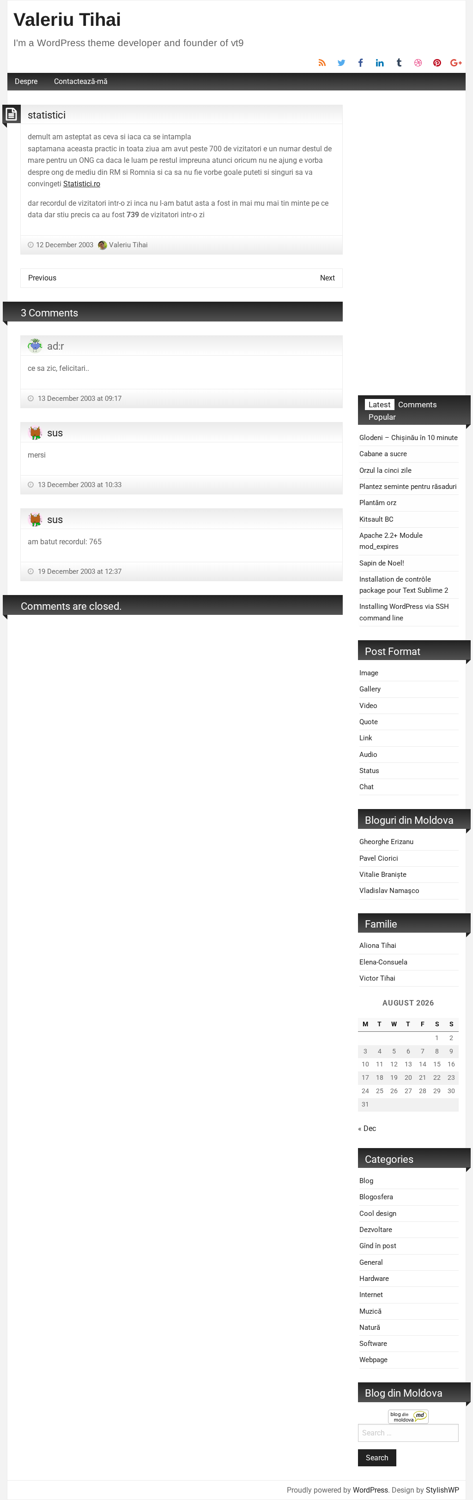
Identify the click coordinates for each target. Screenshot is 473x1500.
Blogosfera (376, 1197)
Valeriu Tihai (67, 19)
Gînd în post (377, 1246)
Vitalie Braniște (382, 874)
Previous (42, 278)
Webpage (373, 1360)
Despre (26, 81)
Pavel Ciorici (378, 858)
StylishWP (442, 1490)
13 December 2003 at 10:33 (78, 485)
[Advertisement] (408, 243)
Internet (371, 1295)
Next (327, 278)
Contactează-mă (81, 81)
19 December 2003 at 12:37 (78, 571)
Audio (368, 754)
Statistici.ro (81, 183)
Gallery (370, 689)
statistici (47, 115)
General (371, 1262)
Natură (369, 1327)
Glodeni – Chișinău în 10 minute (408, 438)
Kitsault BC (376, 519)
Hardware (374, 1278)
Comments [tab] (417, 404)
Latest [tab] (380, 404)
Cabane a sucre (383, 454)
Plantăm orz (377, 503)
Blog (366, 1181)
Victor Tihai (377, 978)
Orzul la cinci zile (385, 470)
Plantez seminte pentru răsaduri (408, 486)
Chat (366, 787)
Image (368, 673)
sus (55, 433)
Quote (368, 722)
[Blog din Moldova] (408, 1415)
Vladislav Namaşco (389, 891)
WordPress (370, 1490)
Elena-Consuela (383, 962)
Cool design (377, 1213)
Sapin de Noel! (381, 563)
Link (365, 738)
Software (373, 1343)
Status (369, 771)
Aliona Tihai (377, 945)
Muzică (370, 1311)
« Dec (367, 1128)
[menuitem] (26, 81)
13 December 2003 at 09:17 (78, 398)
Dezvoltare (375, 1230)
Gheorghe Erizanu (386, 842)
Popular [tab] (382, 417)
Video (368, 706)
